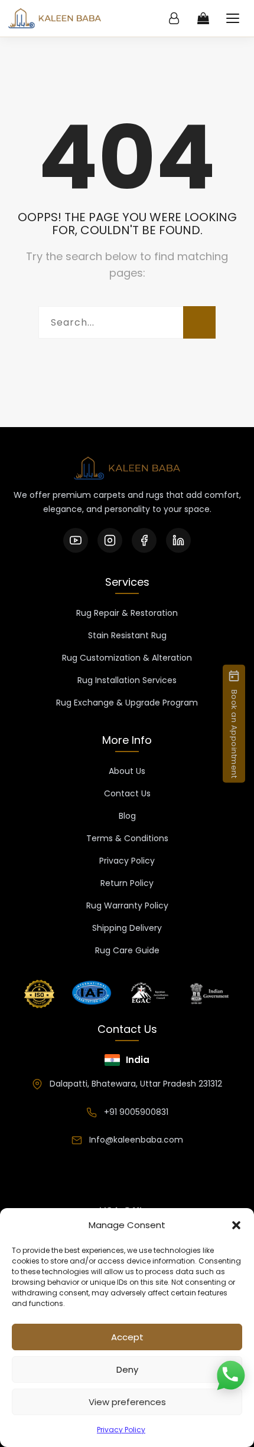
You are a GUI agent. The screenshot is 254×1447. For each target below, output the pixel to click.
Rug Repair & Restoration (127, 613)
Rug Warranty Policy (127, 905)
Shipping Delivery (127, 928)
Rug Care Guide (127, 950)
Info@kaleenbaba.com (136, 1140)
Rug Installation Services (127, 680)
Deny (127, 1369)
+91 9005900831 (136, 1112)
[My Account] (174, 18)
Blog (127, 816)
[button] (236, 1225)
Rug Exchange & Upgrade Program (127, 702)
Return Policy (127, 883)
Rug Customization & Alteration (127, 658)
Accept (127, 1337)
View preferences (127, 1402)
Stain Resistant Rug (127, 635)
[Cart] (203, 18)
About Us (127, 771)
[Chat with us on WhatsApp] (230, 1376)
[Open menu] (233, 18)
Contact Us (127, 793)
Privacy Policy (121, 1430)
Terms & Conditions (127, 838)
